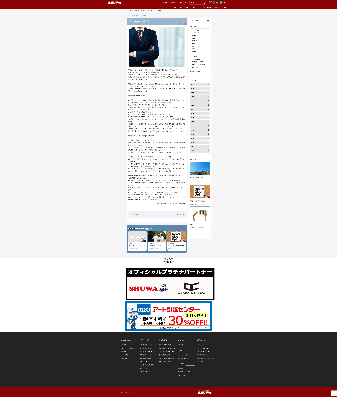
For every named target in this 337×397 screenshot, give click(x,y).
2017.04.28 (151, 243)
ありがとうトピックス (197, 43)
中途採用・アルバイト (184, 371)
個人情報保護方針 (202, 355)
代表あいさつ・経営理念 (128, 348)
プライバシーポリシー (203, 351)
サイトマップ (200, 361)
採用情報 (173, 3)
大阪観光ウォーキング (155, 246)
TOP (175, 7)
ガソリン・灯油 (196, 33)
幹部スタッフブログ (145, 10)
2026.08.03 (171, 243)
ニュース (217, 7)
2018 (192, 117)
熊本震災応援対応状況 (197, 61)
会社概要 (123, 345)
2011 (192, 147)
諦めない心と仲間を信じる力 (176, 246)
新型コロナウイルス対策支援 (167, 348)
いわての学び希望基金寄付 (166, 358)
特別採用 (165, 3)
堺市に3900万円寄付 (165, 345)
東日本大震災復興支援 (165, 361)
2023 (192, 97)
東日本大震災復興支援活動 (198, 64)
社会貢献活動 (208, 7)
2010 (192, 151)
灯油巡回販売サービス (146, 345)
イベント (196, 54)
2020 (192, 109)
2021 (192, 105)
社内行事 (194, 51)
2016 (192, 126)
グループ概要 (124, 355)
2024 (192, 92)
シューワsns (195, 67)
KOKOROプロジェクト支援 (166, 351)
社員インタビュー (183, 375)
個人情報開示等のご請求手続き (205, 358)
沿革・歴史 (124, 358)
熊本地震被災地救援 (164, 355)
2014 (192, 134)
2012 (192, 142)
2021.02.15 (131, 243)
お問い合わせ (182, 3)
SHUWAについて (184, 7)
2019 (192, 113)
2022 (192, 101)
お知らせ (180, 345)
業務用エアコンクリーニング (148, 351)
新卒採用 (180, 368)
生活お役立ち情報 (183, 358)
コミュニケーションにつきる (137, 246)
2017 (192, 122)
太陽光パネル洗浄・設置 (147, 365)
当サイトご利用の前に (203, 348)
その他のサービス (145, 371)
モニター (194, 48)
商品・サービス (196, 7)
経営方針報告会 (197, 59)
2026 (192, 84)
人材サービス (143, 368)
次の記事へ (179, 214)
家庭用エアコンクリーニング (148, 355)
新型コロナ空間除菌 (145, 358)
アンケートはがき (196, 46)
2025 (192, 88)
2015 (192, 130)
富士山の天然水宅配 (145, 348)
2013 (192, 138)
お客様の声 (194, 40)
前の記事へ (135, 214)
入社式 (195, 56)
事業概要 (123, 351)
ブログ (224, 7)
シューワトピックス (197, 35)
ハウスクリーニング (145, 361)
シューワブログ (135, 10)
